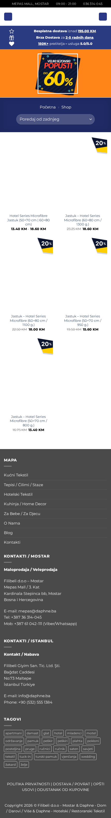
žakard (10, 764)
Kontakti (12, 542)
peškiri (63, 741)
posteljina (12, 749)
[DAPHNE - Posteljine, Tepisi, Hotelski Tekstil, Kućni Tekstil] (55, 16)
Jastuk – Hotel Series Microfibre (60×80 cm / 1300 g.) (82, 220)
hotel (58, 733)
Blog (8, 532)
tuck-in (25, 756)
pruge (30, 749)
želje (24, 764)
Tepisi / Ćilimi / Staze (23, 484)
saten (74, 749)
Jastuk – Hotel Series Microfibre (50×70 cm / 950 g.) (82, 320)
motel (91, 733)
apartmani (13, 733)
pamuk (32, 741)
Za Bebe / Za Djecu (22, 513)
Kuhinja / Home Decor (25, 503)
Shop (66, 107)
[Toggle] (104, 475)
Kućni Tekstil (16, 475)
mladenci (74, 733)
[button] (8, 17)
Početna (48, 107)
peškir (48, 741)
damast (32, 733)
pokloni (93, 741)
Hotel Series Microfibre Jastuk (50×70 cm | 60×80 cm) (28, 220)
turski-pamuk (46, 756)
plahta (77, 741)
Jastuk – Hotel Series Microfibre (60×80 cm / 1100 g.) (28, 320)
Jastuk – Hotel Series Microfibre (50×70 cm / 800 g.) (28, 421)
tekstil (10, 756)
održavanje (13, 741)
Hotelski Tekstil (18, 494)
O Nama (12, 523)
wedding (88, 756)
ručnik (60, 749)
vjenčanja (69, 756)
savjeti (88, 749)
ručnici (44, 749)
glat (46, 733)
